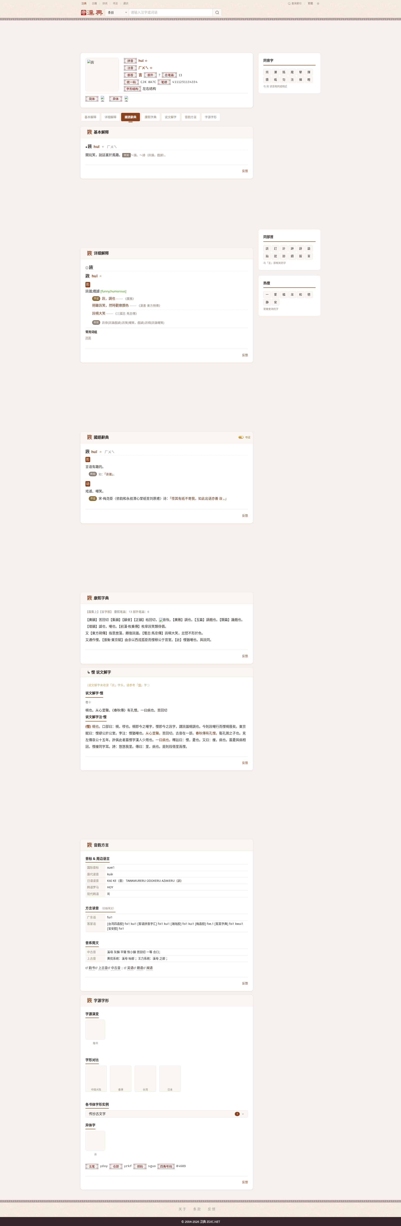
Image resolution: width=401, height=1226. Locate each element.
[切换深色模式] (318, 3)
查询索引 (297, 3)
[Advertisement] (200, 33)
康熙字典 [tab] (150, 117)
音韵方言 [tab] (191, 117)
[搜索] (217, 12)
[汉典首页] (91, 12)
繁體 (310, 3)
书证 (247, 437)
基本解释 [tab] (90, 117)
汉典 (83, 3)
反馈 (245, 171)
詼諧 (88, 338)
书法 (115, 3)
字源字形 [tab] (211, 117)
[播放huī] (146, 61)
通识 (125, 3)
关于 (183, 1209)
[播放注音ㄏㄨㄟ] (151, 68)
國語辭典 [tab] (130, 117)
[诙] (104, 99)
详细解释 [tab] (110, 117)
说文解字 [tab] (170, 117)
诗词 (104, 3)
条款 (197, 1209)
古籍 (94, 3)
